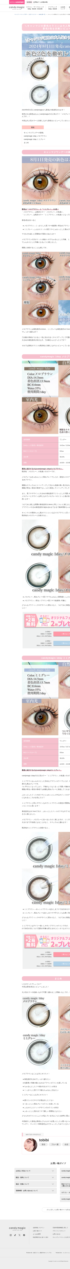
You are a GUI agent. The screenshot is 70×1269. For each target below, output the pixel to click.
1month (39, 9)
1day (29, 9)
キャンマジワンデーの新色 (33, 133)
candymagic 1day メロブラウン (35, 136)
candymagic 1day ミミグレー (34, 139)
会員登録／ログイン (38, 1227)
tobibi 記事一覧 (42, 14)
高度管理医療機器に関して (60, 1227)
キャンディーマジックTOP (21, 14)
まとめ (26, 143)
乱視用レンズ (63, 8)
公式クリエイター (33, 14)
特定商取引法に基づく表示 (40, 1237)
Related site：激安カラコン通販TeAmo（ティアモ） (39, 1252)
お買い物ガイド (37, 1230)
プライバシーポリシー (59, 1230)
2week (34, 9)
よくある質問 (37, 1234)
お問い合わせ (56, 1234)
